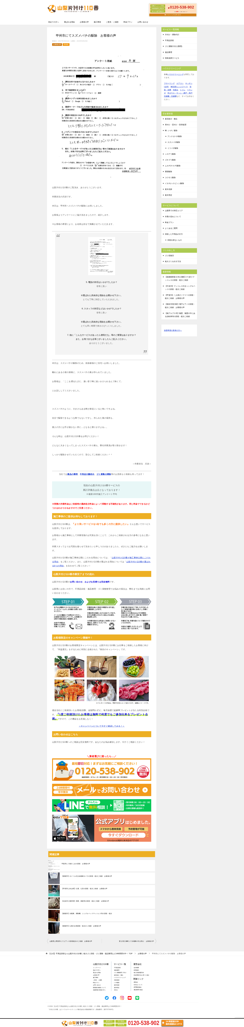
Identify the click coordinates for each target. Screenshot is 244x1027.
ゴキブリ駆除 (170, 160)
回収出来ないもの (174, 240)
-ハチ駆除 (116, 982)
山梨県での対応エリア (174, 211)
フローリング (169, 83)
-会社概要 (136, 967)
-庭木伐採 (116, 985)
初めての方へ (53, 22)
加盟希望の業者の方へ (173, 330)
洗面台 (175, 90)
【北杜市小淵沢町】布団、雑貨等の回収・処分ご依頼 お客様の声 (85, 901)
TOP (90, 954)
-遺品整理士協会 (138, 989)
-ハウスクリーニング (120, 977)
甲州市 (66, 44)
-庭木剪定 (116, 987)
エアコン (180, 83)
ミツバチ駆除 (172, 148)
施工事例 (97, 22)
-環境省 (135, 982)
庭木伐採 (168, 189)
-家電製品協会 (137, 987)
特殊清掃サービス (172, 58)
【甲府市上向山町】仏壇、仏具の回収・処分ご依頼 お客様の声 (84, 889)
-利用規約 (136, 970)
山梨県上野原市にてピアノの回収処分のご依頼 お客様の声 (71, 941)
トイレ (182, 90)
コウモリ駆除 (170, 178)
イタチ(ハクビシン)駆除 (174, 183)
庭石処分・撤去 (171, 119)
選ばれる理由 (69, 22)
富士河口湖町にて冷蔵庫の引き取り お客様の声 (136, 941)
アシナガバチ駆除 (174, 136)
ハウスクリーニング (175, 74)
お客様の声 (84, 22)
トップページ (97, 967)
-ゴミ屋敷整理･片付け (120, 972)
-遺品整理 (116, 970)
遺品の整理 (72, 474)
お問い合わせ (143, 22)
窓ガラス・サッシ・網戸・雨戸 (179, 93)
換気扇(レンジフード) (179, 87)
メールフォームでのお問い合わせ (173, 14)
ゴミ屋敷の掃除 (103, 474)
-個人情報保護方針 (138, 972)
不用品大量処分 (87, 474)
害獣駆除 (168, 172)
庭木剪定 (168, 195)
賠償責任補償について (99, 987)
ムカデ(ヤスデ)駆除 (172, 166)
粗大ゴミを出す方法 (173, 261)
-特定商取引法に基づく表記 (141, 975)
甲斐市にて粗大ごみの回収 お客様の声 (76, 864)
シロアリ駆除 (170, 154)
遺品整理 (168, 52)
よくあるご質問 (171, 228)
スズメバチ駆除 (173, 142)
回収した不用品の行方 (174, 234)
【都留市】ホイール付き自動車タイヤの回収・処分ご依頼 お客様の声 (87, 876)
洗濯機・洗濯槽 (170, 96)
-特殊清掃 (116, 980)
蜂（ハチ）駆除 (171, 130)
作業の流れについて (173, 217)
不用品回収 (169, 40)
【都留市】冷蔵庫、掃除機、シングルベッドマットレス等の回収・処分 (87, 913)
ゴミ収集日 (169, 256)
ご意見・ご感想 (112, 22)
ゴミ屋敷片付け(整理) (173, 46)
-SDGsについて (137, 984)
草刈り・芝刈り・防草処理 (175, 125)
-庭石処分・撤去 (118, 975)
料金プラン (128, 22)
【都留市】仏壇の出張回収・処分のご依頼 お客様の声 (81, 926)
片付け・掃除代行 (172, 35)
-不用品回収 (117, 967)
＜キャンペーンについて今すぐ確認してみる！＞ (102, 726)
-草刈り (116, 990)
